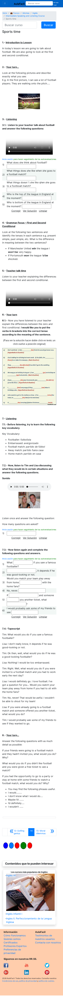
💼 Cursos (14, 13)
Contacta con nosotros (48, 942)
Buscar (48, 25)
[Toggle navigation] (4, 3)
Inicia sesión (7, 159)
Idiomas (26, 13)
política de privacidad (28, 981)
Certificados (10, 942)
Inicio (5, 13)
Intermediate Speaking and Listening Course (25, 16)
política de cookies (46, 981)
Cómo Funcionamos (15, 935)
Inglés (35, 13)
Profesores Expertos (15, 946)
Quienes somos (12, 939)
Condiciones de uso (10, 981)
